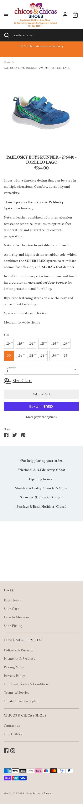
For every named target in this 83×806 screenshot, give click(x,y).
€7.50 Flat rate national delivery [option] (41, 46)
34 (54, 355)
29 (66, 343)
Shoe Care (11, 608)
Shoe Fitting (13, 625)
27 (43, 343)
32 (31, 355)
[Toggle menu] (6, 14)
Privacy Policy (14, 675)
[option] (41, 111)
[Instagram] (12, 750)
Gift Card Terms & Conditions (26, 684)
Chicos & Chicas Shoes (38, 793)
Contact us (12, 725)
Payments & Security (19, 658)
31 (20, 355)
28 (54, 343)
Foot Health (13, 600)
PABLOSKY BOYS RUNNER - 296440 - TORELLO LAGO (37, 68)
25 (20, 343)
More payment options (41, 417)
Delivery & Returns (18, 650)
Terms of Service (16, 692)
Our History (13, 734)
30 (9, 355)
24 (9, 343)
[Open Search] (6, 35)
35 (65, 355)
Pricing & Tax (14, 667)
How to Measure (16, 617)
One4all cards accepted (21, 701)
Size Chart (22, 381)
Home (7, 62)
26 (32, 343)
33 (43, 355)
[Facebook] (6, 750)
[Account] (65, 13)
